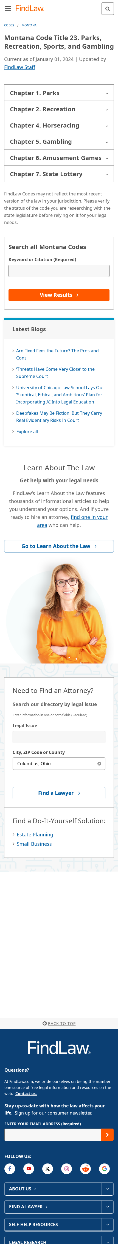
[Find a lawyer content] (107, 1207)
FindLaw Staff (19, 67)
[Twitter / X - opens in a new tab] (47, 1168)
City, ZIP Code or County (39, 752)
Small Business (34, 844)
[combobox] (59, 737)
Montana (29, 25)
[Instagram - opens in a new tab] (66, 1168)
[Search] (108, 8)
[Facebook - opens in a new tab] (9, 1168)
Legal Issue (25, 726)
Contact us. (26, 1093)
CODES (9, 25)
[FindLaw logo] (31, 9)
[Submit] (107, 1135)
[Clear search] (99, 764)
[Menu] (7, 8)
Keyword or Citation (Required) (42, 259)
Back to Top (62, 1023)
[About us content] (107, 1189)
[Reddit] (85, 1168)
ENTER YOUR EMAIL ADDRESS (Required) (42, 1123)
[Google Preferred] (104, 1168)
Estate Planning (35, 834)
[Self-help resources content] (107, 1224)
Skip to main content (59, 6)
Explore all (27, 432)
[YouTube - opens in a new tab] (28, 1168)
